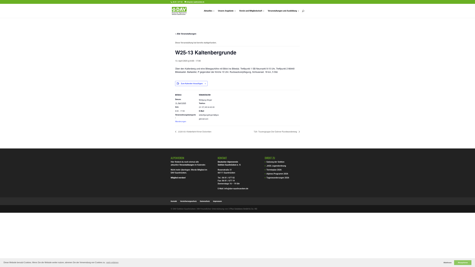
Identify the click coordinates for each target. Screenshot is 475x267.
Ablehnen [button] (447, 263)
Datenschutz (205, 201)
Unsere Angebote (226, 11)
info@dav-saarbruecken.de (236, 188)
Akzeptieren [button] (463, 263)
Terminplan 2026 (274, 170)
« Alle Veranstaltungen (185, 33)
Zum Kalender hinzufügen (192, 83)
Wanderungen (180, 121)
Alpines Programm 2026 (277, 174)
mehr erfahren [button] (112, 262)
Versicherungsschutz (188, 201)
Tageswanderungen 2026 (277, 178)
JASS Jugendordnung (276, 166)
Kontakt (174, 201)
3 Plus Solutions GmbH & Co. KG (242, 209)
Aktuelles (208, 11)
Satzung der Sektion (275, 162)
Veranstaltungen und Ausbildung (282, 11)
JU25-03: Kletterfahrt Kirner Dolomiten (194, 131)
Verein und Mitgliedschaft (250, 11)
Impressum (217, 201)
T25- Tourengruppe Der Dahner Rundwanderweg (275, 131)
